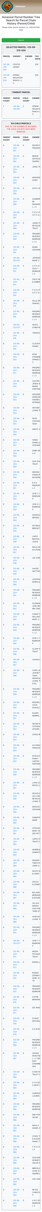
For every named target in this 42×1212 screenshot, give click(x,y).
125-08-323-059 (16, 809)
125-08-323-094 (16, 1203)
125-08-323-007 (16, 215)
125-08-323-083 (16, 1085)
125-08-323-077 (16, 1010)
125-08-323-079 (16, 1031)
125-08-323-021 (16, 370)
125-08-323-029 (16, 464)
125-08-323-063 (16, 852)
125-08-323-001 (16, 148)
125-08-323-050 (16, 705)
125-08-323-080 (16, 1042)
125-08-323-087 (16, 1128)
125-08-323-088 (16, 1138)
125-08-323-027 (16, 442)
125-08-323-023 (16, 397)
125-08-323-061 (16, 831)
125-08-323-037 (16, 549)
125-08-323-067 (16, 895)
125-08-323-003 (16, 169)
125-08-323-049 (16, 691)
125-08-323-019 (16, 346)
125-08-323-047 (16, 662)
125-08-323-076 (16, 999)
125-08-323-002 (16, 158)
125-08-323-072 (16, 954)
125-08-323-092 (16, 1181)
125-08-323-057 (16, 785)
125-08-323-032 (16, 496)
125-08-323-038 (16, 560)
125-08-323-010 (16, 249)
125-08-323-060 (16, 820)
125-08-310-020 (6, 67)
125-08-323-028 (16, 453)
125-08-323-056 (16, 772)
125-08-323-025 (16, 421)
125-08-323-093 (16, 1192)
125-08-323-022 (16, 383)
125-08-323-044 (16, 627)
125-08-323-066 (16, 884)
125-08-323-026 (16, 432)
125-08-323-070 (16, 930)
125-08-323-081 (16, 1056)
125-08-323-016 (16, 314)
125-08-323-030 (16, 474)
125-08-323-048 (16, 673)
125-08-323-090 (16, 1160)
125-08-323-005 (16, 191)
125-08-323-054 (16, 748)
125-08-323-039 (16, 571)
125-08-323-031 (16, 485)
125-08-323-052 (16, 726)
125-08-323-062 (16, 841)
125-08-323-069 (16, 919)
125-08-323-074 (16, 975)
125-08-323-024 (16, 410)
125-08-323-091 (16, 1171)
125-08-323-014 (16, 292)
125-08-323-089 (16, 1149)
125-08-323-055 (16, 758)
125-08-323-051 (16, 715)
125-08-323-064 (16, 863)
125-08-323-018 (16, 335)
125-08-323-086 (16, 1117)
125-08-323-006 (16, 201)
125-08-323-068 (16, 906)
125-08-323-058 (16, 796)
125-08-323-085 (16, 1106)
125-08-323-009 (16, 236)
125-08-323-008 (16, 225)
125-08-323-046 (16, 651)
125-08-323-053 (16, 737)
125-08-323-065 (16, 873)
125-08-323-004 (16, 180)
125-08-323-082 (16, 1074)
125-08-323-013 (16, 282)
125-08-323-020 (16, 357)
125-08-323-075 (16, 989)
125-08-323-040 (16, 582)
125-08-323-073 (16, 964)
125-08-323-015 (16, 303)
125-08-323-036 (16, 539)
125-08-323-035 (16, 528)
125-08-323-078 (16, 1021)
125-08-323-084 (16, 1096)
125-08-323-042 (16, 606)
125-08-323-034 (16, 517)
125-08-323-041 (16, 592)
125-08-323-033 (16, 507)
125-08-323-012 (16, 268)
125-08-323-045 (16, 641)
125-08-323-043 (16, 616)
